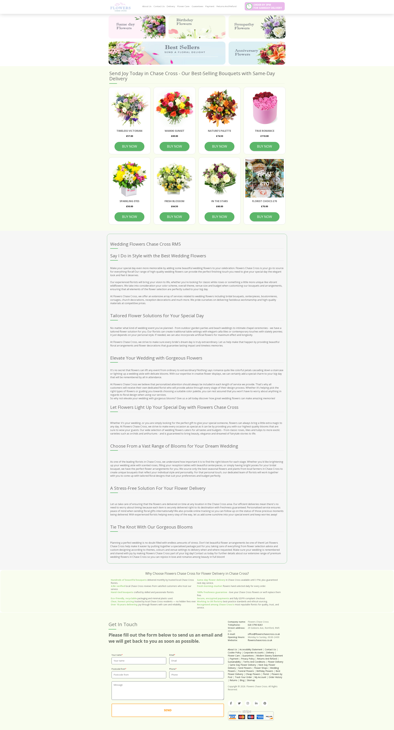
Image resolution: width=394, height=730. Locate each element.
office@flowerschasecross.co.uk (264, 634)
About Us (146, 6)
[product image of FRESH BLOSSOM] (174, 178)
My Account (260, 677)
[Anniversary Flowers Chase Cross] (257, 53)
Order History (275, 677)
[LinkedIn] (256, 703)
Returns (233, 680)
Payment (209, 6)
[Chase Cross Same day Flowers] (137, 26)
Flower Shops (261, 667)
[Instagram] (248, 703)
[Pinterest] (265, 703)
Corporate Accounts (254, 652)
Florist (266, 674)
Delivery (171, 6)
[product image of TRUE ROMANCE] (264, 108)
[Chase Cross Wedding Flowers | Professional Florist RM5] (119, 6)
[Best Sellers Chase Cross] (167, 53)
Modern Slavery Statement (269, 655)
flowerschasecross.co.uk (260, 640)
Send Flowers (245, 667)
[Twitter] (239, 703)
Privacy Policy (248, 658)
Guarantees (197, 6)
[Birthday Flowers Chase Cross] (197, 26)
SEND (168, 710)
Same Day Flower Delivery (243, 664)
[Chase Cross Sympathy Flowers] (257, 26)
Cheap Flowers (253, 674)
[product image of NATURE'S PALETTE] (219, 108)
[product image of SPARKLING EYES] (129, 178)
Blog (242, 680)
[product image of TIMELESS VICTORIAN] (129, 108)
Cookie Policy (234, 652)
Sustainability (234, 661)
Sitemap (251, 680)
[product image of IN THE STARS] (219, 178)
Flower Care (183, 6)
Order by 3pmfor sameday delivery (267, 6)
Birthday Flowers (264, 671)
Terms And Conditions (254, 661)
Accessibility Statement (250, 649)
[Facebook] (231, 703)
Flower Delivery (275, 661)
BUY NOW (129, 146)
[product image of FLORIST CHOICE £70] (264, 178)
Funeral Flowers (246, 671)
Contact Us (159, 6)
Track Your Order (243, 677)
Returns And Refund (226, 6)
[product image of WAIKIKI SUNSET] (174, 108)
